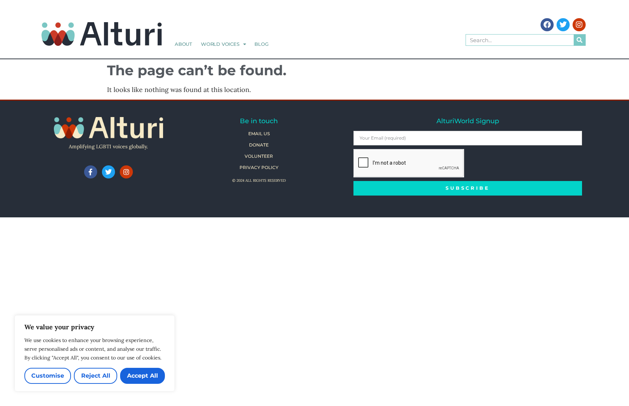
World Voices (220, 44)
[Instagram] (579, 24)
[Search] (579, 40)
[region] (95, 353)
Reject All (95, 375)
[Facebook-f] (90, 171)
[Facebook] (547, 24)
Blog (261, 44)
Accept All (142, 375)
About (183, 44)
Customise (47, 375)
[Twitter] (563, 24)
